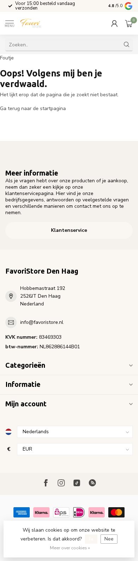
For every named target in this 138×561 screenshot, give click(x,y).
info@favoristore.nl (41, 322)
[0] (129, 23)
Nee (109, 539)
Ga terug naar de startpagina (33, 108)
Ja (91, 539)
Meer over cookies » (70, 548)
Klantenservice (69, 230)
